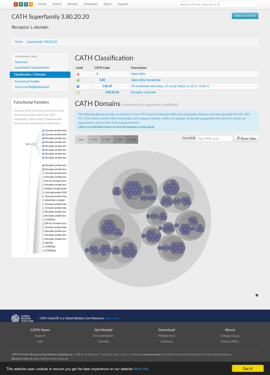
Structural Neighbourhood (32, 87)
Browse (72, 4)
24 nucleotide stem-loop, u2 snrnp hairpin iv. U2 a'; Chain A (170, 86)
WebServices (166, 335)
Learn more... (113, 318)
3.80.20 (107, 86)
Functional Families (27, 81)
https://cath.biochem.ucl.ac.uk (50, 358)
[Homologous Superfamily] (78, 92)
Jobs (40, 341)
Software (167, 341)
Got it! (248, 368)
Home (42, 4)
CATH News (40, 330)
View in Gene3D (245, 15)
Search (57, 4)
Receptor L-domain (143, 92)
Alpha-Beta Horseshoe (145, 80)
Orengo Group (230, 335)
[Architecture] (78, 80)
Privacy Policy (230, 341)
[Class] (78, 74)
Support (123, 4)
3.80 (102, 80)
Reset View (248, 138)
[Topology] (78, 86)
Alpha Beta (138, 74)
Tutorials (103, 341)
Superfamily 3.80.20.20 (42, 42)
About (108, 4)
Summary (21, 62)
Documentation (103, 335)
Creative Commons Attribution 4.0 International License (197, 354)
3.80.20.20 (112, 92)
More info (141, 368)
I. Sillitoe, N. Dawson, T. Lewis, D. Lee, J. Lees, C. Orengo (107, 354)
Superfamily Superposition (32, 67)
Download (90, 4)
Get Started (103, 330)
